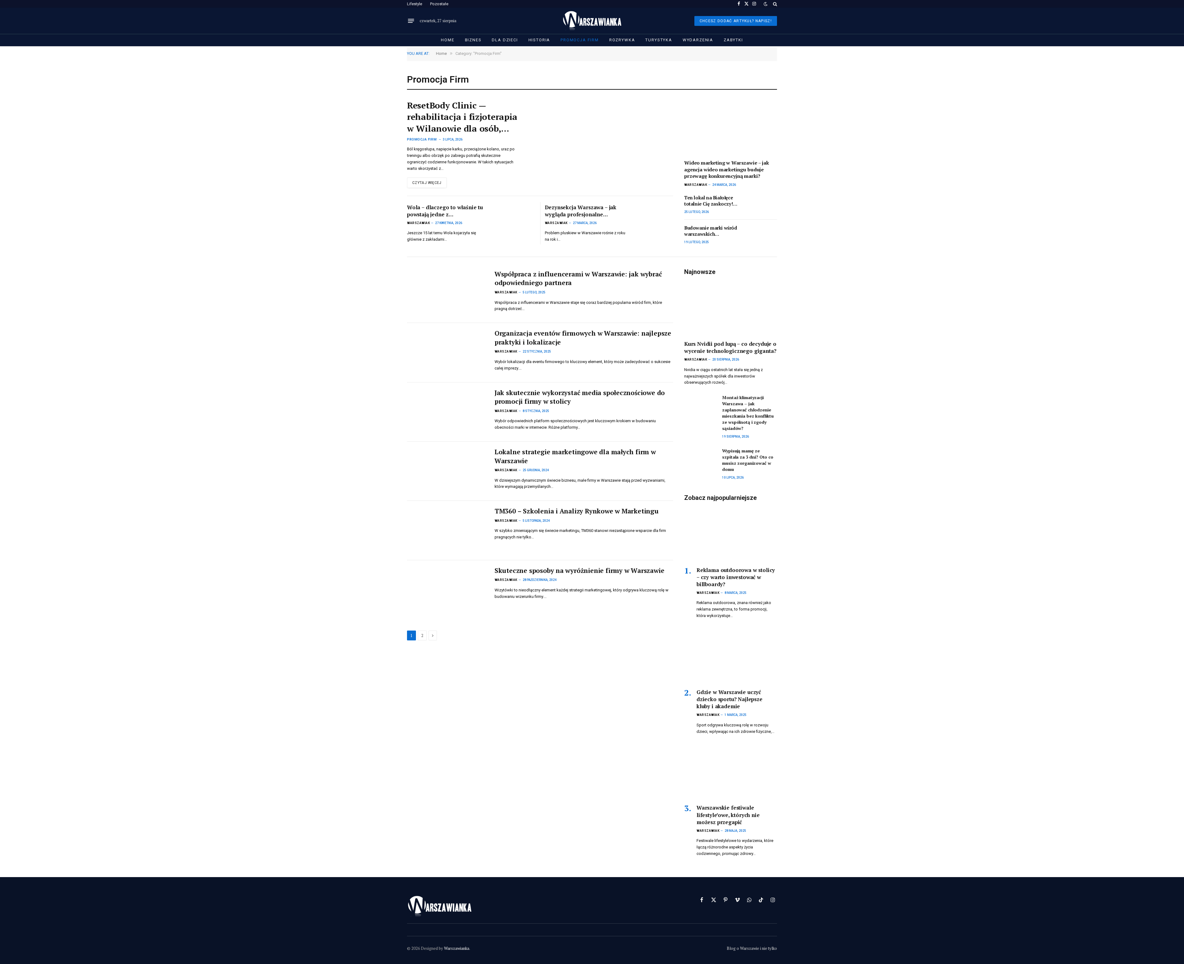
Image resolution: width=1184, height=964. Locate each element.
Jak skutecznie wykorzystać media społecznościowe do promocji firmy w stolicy (580, 397)
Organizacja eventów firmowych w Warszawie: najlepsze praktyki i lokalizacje (583, 337)
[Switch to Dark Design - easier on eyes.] (765, 4)
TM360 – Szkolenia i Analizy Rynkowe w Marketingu (577, 511)
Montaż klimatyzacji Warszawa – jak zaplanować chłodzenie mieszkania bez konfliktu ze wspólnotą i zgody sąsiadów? (748, 412)
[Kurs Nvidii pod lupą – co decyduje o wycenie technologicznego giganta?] (730, 307)
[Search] (774, 4)
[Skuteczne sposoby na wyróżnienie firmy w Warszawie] (447, 590)
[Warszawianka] (592, 21)
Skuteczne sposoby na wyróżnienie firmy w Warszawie (579, 570)
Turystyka (658, 40)
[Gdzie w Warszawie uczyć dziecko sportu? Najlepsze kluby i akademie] (730, 656)
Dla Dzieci (505, 40)
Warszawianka (456, 948)
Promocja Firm (580, 40)
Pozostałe (439, 4)
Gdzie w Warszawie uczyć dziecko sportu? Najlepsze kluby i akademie (730, 699)
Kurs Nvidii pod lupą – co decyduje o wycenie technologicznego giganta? (730, 347)
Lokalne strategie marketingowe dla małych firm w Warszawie (575, 456)
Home (447, 40)
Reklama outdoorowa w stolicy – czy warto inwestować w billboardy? (736, 577)
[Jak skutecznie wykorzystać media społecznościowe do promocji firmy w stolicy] (447, 412)
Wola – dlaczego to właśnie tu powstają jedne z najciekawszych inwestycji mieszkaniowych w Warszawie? (446, 211)
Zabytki (733, 40)
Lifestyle (414, 4)
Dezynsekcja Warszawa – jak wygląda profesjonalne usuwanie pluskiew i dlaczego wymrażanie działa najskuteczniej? (582, 211)
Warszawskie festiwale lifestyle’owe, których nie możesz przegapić (728, 814)
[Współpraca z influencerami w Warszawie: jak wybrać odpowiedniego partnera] (447, 293)
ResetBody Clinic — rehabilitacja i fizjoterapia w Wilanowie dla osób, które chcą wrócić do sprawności (462, 117)
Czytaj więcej (427, 183)
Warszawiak (418, 223)
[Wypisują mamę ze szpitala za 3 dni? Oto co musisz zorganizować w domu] (700, 458)
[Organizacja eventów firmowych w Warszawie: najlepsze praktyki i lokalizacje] (447, 352)
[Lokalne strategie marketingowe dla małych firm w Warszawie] (447, 471)
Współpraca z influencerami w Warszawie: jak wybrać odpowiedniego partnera (578, 278)
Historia (539, 40)
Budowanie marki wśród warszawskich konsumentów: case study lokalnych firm (710, 231)
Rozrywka (622, 40)
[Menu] (411, 21)
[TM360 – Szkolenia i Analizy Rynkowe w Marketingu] (447, 530)
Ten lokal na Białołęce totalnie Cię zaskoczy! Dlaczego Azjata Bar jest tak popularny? (711, 200)
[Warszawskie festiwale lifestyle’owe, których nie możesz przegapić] (730, 771)
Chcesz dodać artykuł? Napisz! (736, 21)
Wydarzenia (698, 40)
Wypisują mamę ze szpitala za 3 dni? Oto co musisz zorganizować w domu (747, 460)
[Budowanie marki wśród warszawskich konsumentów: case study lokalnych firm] (761, 235)
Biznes (473, 40)
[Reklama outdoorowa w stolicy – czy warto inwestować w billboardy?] (730, 533)
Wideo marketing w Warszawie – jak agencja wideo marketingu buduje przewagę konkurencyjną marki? (726, 170)
